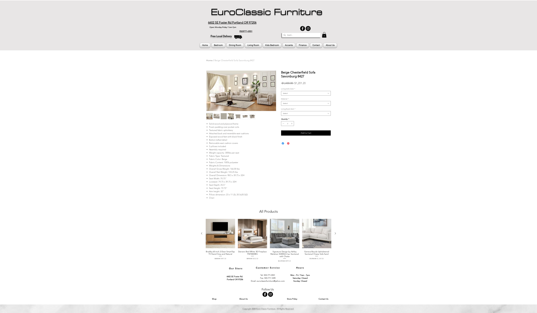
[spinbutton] (287, 123)
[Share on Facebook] (283, 143)
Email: (254, 281)
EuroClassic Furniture (266, 12)
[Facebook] (302, 28)
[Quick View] (220, 233)
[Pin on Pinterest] (288, 143)
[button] (324, 34)
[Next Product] (335, 233)
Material (284, 99)
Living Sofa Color (288, 89)
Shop (214, 299)
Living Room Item (288, 109)
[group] (268, 240)
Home (209, 60)
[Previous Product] (201, 233)
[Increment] (292, 123)
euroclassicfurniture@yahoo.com (271, 281)
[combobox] (306, 93)
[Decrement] (283, 123)
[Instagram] (308, 28)
